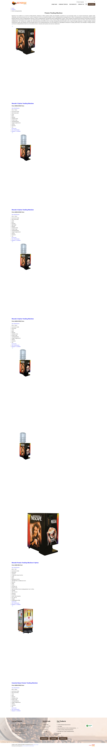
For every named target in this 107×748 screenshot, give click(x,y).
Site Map (45, 731)
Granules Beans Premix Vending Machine (25, 683)
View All (59, 733)
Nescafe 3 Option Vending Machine (23, 103)
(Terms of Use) (35, 744)
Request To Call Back (16, 131)
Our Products (72, 4)
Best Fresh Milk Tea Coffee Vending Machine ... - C (68, 728)
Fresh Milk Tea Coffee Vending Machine (66, 731)
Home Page (54, 4)
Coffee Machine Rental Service (64, 724)
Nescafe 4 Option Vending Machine (23, 210)
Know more (14, 128)
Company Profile (63, 4)
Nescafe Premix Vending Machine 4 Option (25, 562)
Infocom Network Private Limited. (28, 745)
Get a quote (91, 4)
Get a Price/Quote (15, 108)
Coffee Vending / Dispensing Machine (65, 729)
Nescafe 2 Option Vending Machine (23, 319)
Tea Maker (60, 726)
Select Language (91, 1)
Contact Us (81, 4)
